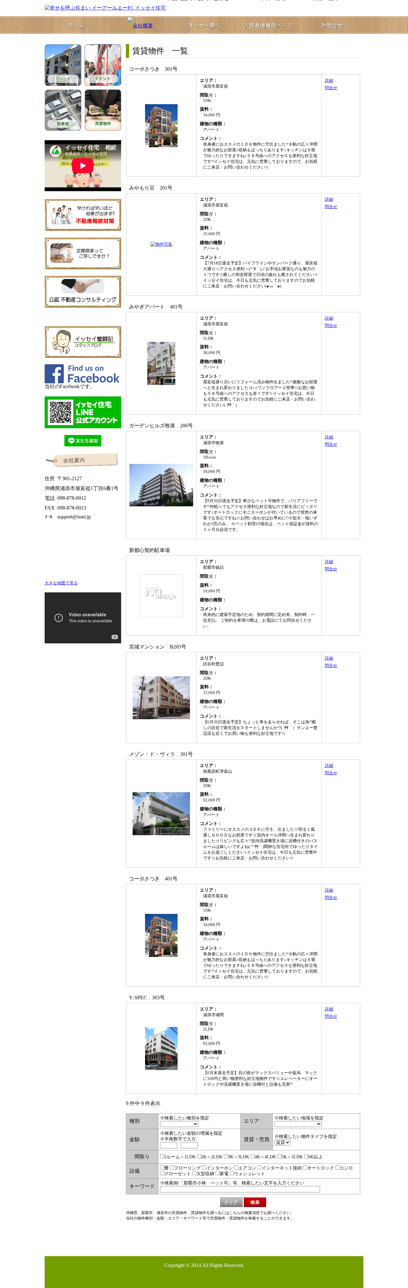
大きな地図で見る (61, 583)
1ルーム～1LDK (180, 1156)
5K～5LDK (292, 1156)
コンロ (346, 1168)
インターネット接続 (282, 1168)
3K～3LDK (238, 1156)
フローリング (187, 1168)
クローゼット (177, 1173)
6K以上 (315, 1156)
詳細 (329, 80)
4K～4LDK (265, 1156)
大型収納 (205, 1173)
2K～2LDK (211, 1156)
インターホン (219, 1168)
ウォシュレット (249, 1173)
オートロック (320, 1168)
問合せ (331, 87)
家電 (224, 1173)
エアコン (247, 1168)
